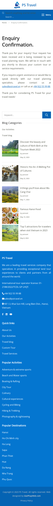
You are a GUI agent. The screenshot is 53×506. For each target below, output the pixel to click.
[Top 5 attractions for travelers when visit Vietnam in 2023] (10, 233)
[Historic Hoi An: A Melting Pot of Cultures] (10, 173)
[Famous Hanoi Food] (10, 215)
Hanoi (5, 432)
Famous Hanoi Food (30, 209)
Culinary (6, 393)
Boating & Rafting (11, 381)
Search (46, 115)
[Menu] (43, 15)
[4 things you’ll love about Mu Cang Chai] (10, 194)
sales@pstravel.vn (11, 86)
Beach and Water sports (14, 375)
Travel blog (7, 135)
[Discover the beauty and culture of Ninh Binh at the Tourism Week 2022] (10, 148)
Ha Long (6, 444)
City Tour (6, 387)
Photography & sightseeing (16, 416)
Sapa (4, 450)
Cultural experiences (12, 398)
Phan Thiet (7, 455)
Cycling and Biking (11, 404)
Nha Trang (7, 473)
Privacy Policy (27, 500)
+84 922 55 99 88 (41, 86)
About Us (7, 330)
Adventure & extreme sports (16, 369)
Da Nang (6, 467)
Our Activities (8, 129)
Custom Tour (8, 347)
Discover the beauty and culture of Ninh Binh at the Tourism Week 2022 (33, 145)
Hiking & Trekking (11, 410)
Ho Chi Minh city (10, 438)
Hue (4, 461)
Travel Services (9, 353)
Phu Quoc (7, 479)
